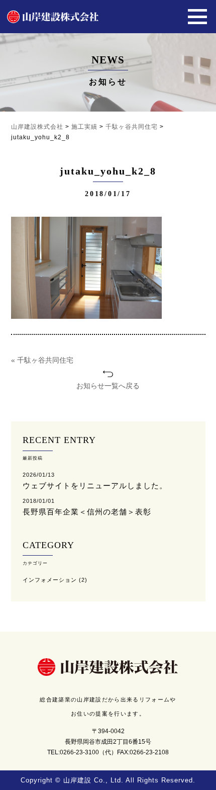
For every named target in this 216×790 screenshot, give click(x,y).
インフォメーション (50, 580)
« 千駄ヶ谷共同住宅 (42, 360)
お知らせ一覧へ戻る (108, 386)
